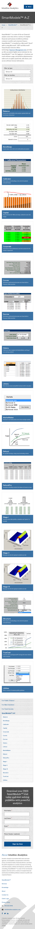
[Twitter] (5, 913)
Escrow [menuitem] (5, 739)
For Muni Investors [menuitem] (8, 705)
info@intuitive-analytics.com (12, 909)
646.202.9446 (8, 906)
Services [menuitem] (4, 884)
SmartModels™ (12, 25)
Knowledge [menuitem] (5, 887)
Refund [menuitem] (5, 754)
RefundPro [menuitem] (6, 758)
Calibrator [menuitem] (6, 724)
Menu (29, 7)
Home (3, 25)
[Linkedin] (7, 913)
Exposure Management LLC (17, 50)
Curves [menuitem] (5, 735)
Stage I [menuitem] (5, 761)
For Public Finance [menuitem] (8, 700)
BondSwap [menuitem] (6, 721)
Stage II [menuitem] (5, 765)
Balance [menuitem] (5, 717)
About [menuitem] (3, 891)
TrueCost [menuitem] (5, 776)
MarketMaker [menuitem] (7, 750)
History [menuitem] (5, 743)
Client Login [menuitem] (5, 898)
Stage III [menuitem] (5, 769)
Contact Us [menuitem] (5, 895)
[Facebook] (2, 913)
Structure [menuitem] (5, 773)
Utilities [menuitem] (5, 780)
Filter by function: (9, 75)
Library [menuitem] (5, 747)
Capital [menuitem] (5, 728)
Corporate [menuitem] (6, 732)
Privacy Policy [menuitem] (6, 902)
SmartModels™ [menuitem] (6, 880)
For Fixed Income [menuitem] (8, 709)
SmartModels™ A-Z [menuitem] (8, 713)
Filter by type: (8, 68)
